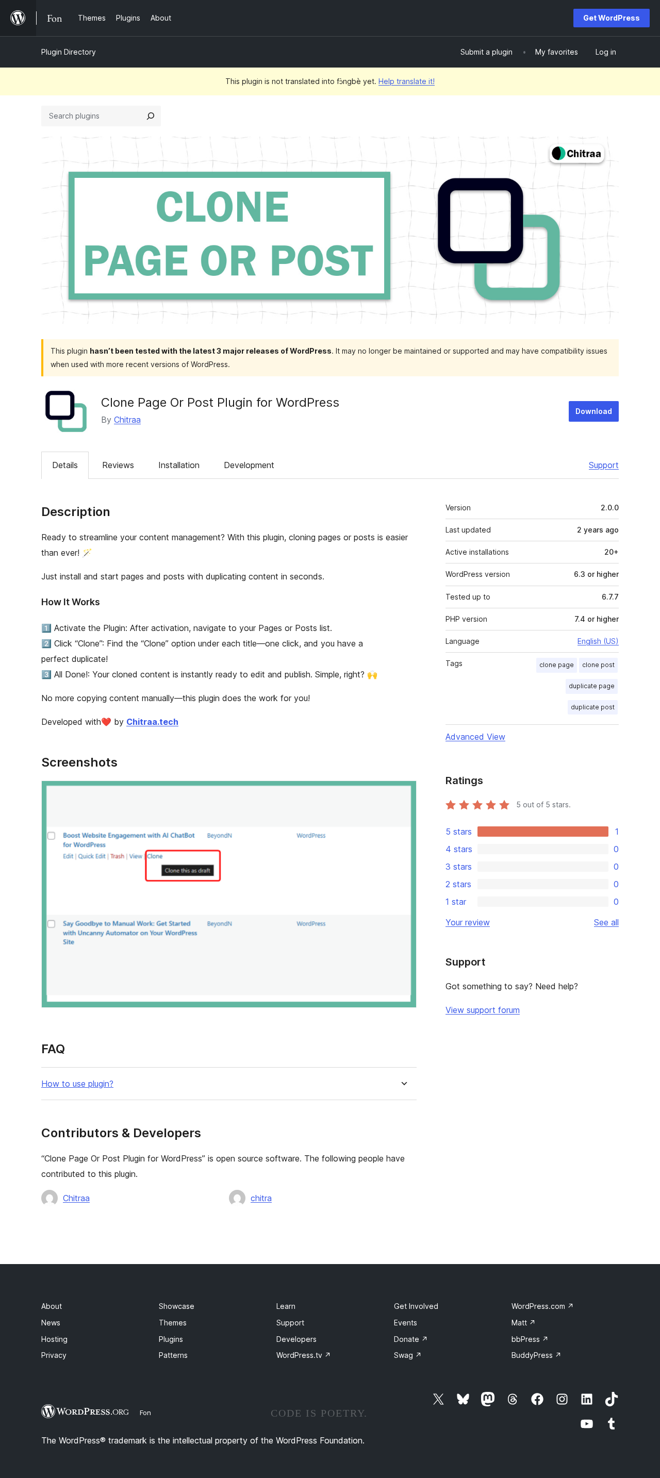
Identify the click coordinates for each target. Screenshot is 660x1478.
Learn (285, 1306)
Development (249, 465)
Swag (408, 1355)
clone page (556, 665)
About (51, 1306)
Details (65, 465)
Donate (411, 1339)
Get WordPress (611, 17)
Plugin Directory (68, 51)
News (50, 1322)
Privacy (54, 1355)
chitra (261, 1198)
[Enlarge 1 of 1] (403, 794)
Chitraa (127, 419)
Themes (173, 1322)
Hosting (54, 1339)
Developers (296, 1339)
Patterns (173, 1355)
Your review (468, 922)
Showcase (176, 1306)
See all (606, 922)
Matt (524, 1322)
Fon (145, 1412)
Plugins (171, 1339)
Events (405, 1322)
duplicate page (592, 686)
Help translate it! (406, 81)
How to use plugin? (77, 1084)
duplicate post (593, 707)
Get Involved (416, 1306)
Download (593, 411)
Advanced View (475, 737)
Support (604, 465)
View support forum (483, 1010)
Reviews (118, 465)
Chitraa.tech (152, 722)
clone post (598, 665)
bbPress (530, 1339)
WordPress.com (543, 1306)
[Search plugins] (150, 116)
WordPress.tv (303, 1355)
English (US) (598, 641)
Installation (179, 465)
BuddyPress (537, 1355)
